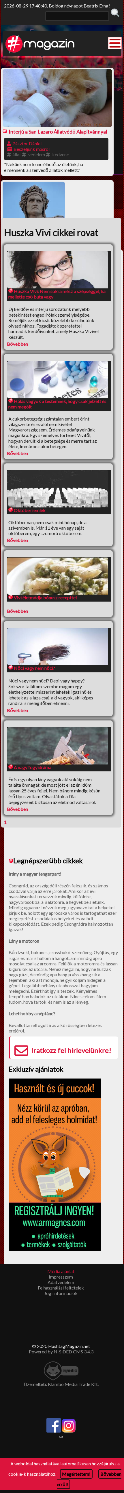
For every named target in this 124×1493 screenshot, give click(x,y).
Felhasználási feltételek (61, 1287)
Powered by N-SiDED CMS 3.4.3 (61, 1351)
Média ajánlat (60, 1271)
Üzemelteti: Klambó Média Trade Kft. (61, 1384)
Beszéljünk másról (32, 149)
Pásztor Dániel (27, 143)
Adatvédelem (61, 1282)
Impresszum (61, 1276)
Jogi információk (61, 1293)
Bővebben (17, 344)
